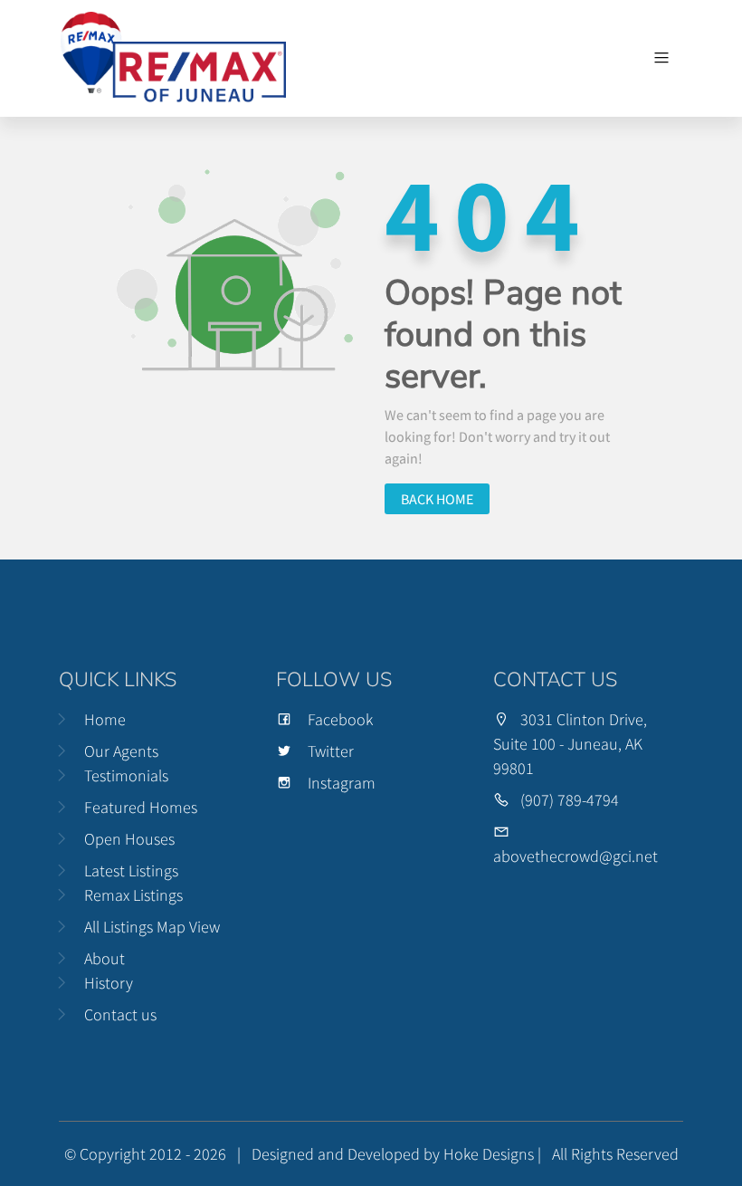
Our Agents (121, 751)
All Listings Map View (152, 926)
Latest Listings (131, 870)
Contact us (120, 1014)
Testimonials (126, 775)
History (108, 982)
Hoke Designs (488, 1153)
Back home (437, 499)
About (104, 958)
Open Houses (129, 838)
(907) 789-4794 (569, 799)
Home (105, 719)
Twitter (331, 751)
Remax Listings (133, 895)
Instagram (342, 782)
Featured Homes (140, 807)
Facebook (340, 719)
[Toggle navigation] (661, 58)
